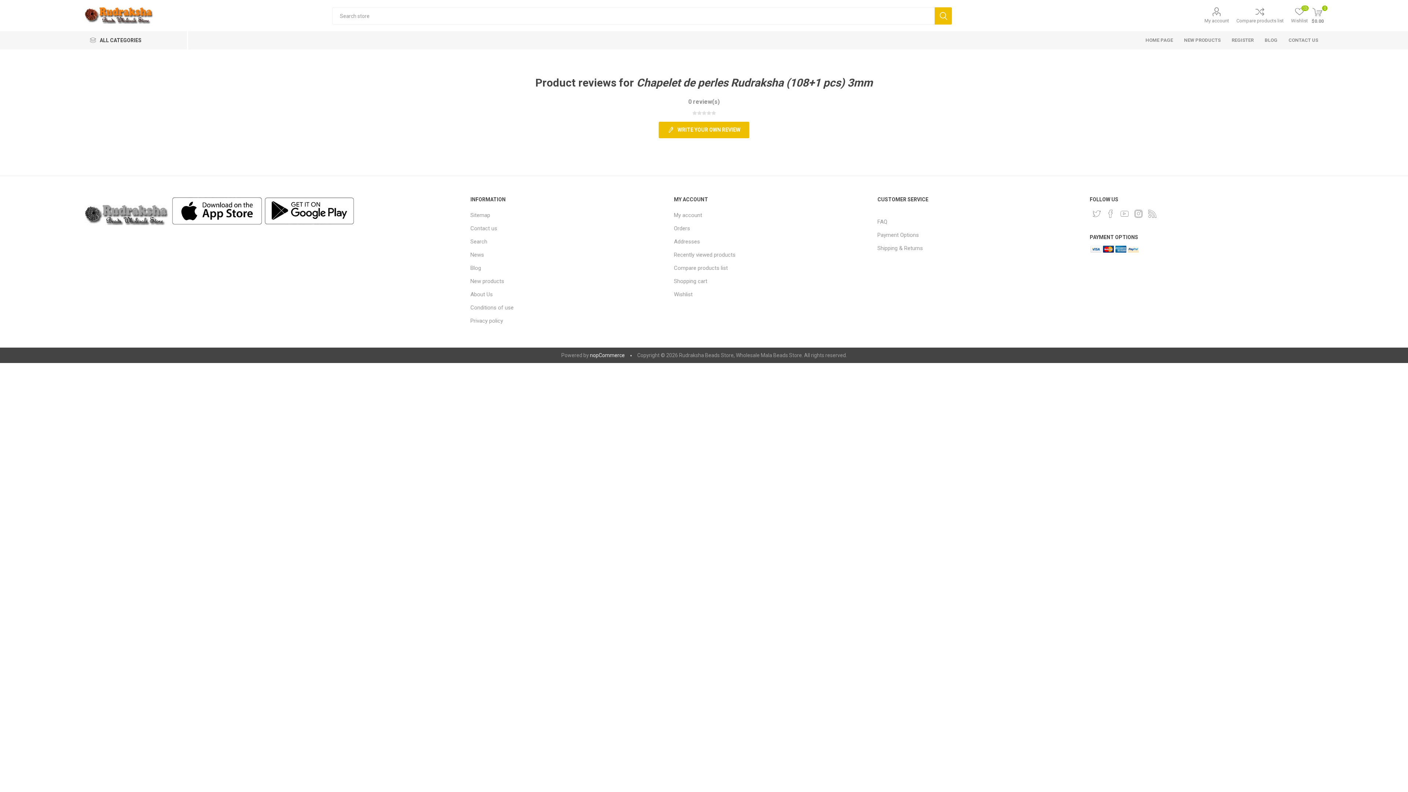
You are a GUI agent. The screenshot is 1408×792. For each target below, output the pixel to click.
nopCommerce (607, 355)
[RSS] (1152, 214)
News (477, 255)
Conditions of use (492, 307)
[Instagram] (1138, 214)
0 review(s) (704, 101)
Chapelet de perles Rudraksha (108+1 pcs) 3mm (755, 82)
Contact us (483, 228)
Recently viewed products (705, 255)
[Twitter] (1097, 214)
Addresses (687, 241)
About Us (481, 294)
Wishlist (683, 294)
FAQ (882, 222)
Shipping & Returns (900, 248)
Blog (475, 268)
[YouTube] (1124, 214)
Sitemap (480, 215)
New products (487, 281)
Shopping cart (690, 281)
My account (1216, 20)
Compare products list (1260, 20)
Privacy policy (486, 321)
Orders (682, 228)
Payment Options (898, 235)
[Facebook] (1110, 214)
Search (943, 16)
